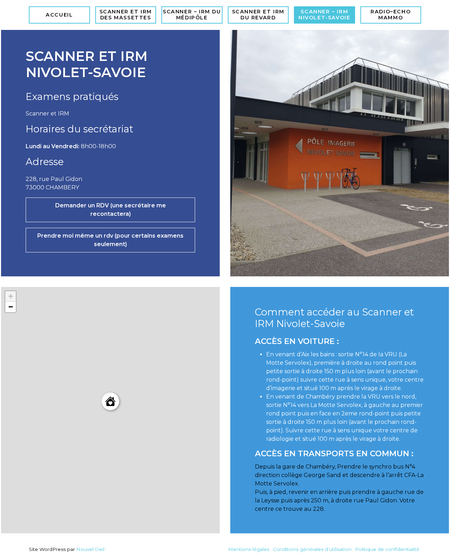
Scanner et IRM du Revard (258, 14)
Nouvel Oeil (90, 549)
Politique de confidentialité (387, 549)
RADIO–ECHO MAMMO (391, 14)
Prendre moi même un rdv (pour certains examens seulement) (110, 239)
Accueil (59, 15)
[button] (110, 401)
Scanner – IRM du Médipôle (192, 14)
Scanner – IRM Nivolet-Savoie (324, 14)
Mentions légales (248, 549)
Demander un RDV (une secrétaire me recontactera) (110, 209)
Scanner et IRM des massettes (125, 14)
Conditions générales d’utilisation (312, 549)
